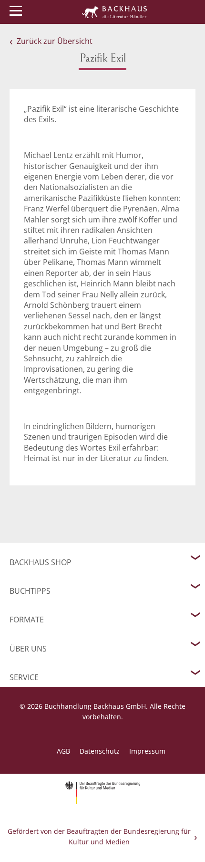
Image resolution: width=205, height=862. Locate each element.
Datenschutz (100, 751)
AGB (63, 751)
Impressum (147, 751)
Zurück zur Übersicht (54, 41)
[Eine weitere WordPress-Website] (114, 12)
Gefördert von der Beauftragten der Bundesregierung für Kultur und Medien (99, 836)
